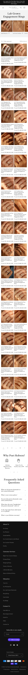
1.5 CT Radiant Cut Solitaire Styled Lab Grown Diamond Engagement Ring (19, 148)
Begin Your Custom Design (10, 555)
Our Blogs (5, 600)
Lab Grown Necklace (17, 33)
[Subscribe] (22, 634)
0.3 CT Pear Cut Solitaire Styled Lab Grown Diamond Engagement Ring (20, 370)
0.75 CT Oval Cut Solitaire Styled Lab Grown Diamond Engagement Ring (19, 81)
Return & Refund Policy (9, 573)
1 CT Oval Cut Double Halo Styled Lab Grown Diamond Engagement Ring (7, 415)
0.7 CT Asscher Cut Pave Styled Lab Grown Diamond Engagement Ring (20, 437)
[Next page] (24, 448)
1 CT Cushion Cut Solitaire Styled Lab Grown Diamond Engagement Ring (19, 193)
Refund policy (23, 666)
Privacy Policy (6, 559)
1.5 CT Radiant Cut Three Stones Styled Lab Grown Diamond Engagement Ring (7, 148)
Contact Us (6, 624)
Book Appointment (8, 613)
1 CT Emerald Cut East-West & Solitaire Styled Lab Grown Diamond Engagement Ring (6, 326)
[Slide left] (10, 472)
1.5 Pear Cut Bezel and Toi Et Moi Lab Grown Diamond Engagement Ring (6, 237)
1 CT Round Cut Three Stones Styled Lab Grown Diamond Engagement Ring (20, 170)
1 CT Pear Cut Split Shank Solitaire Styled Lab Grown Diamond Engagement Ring (7, 59)
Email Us (5, 617)
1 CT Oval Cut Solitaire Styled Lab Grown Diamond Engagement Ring (19, 392)
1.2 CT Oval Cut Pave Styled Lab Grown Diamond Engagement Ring (6, 193)
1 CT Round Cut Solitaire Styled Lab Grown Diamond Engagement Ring (7, 304)
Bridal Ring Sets (4, 33)
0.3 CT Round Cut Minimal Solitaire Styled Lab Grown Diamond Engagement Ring (20, 215)
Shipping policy (22, 669)
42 (20, 448)
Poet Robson (8, 666)
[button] (3, 7)
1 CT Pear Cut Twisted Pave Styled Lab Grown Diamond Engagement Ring (7, 81)
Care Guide (6, 597)
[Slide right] (17, 472)
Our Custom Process (8, 542)
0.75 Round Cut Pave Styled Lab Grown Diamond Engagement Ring (6, 370)
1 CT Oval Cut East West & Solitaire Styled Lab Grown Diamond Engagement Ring (20, 326)
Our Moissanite (7, 586)
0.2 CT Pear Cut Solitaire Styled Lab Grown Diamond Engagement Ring (7, 392)
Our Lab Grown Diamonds (9, 590)
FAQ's (4, 620)
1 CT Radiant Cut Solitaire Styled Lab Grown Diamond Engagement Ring (20, 281)
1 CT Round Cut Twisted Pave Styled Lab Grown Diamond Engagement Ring (7, 170)
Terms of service (14, 669)
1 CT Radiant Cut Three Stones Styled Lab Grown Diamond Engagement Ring (7, 281)
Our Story (5, 528)
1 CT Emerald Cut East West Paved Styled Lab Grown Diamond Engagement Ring (19, 104)
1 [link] (3, 448)
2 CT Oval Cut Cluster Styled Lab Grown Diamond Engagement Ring (19, 259)
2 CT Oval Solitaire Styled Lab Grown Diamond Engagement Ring (20, 59)
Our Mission (6, 532)
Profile (5, 546)
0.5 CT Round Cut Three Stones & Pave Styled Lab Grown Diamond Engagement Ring (7, 437)
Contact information (14, 671)
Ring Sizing (6, 593)
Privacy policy (7, 669)
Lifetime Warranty (7, 569)
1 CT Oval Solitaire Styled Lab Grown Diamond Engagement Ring (7, 125)
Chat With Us (6, 610)
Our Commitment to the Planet (11, 539)
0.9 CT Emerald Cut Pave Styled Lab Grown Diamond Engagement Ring (7, 215)
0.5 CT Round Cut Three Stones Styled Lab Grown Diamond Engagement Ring (20, 348)
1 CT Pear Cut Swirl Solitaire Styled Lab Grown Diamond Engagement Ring (19, 237)
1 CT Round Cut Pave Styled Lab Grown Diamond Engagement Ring (19, 415)
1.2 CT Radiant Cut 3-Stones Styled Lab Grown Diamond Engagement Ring (7, 348)
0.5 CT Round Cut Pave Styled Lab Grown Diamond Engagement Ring (20, 304)
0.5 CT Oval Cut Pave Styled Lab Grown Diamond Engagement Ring (6, 259)
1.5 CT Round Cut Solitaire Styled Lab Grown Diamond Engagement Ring (19, 126)
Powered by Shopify (15, 666)
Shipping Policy (7, 562)
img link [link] (7, 460)
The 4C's (5, 583)
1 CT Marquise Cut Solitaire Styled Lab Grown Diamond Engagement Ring (6, 104)
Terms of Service (7, 566)
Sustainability (6, 535)
